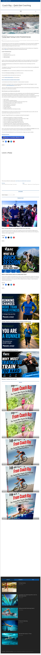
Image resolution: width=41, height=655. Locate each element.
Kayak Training (4, 35)
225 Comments (21, 584)
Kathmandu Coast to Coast (30, 40)
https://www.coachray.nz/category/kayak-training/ (11, 79)
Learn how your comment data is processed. (23, 180)
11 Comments (21, 635)
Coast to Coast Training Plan (22, 40)
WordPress (23, 651)
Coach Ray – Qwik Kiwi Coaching (16, 5)
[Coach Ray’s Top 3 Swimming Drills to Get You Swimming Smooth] (10, 594)
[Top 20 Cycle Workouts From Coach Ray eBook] (20, 479)
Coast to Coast (9, 40)
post (6, 49)
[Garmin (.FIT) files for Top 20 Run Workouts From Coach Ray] (20, 398)
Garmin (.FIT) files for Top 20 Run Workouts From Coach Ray (14, 410)
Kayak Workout (17, 41)
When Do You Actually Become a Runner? (10, 350)
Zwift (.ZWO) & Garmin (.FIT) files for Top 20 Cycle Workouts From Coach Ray (17, 464)
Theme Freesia (19, 651)
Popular (8, 579)
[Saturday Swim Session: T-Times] (10, 633)
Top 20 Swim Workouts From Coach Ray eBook (11, 518)
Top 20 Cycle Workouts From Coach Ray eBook (11, 491)
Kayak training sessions (9, 77)
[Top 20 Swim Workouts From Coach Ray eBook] (20, 506)
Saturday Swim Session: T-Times (25, 633)
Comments (20, 579)
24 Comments (21, 597)
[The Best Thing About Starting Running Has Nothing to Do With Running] (20, 307)
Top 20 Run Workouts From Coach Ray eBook (11, 437)
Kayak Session (8, 41)
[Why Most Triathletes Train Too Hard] (20, 364)
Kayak (35, 40)
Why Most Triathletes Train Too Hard (9, 379)
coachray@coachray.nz (10, 85)
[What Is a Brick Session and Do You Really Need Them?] (20, 260)
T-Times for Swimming (23, 621)
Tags (33, 579)
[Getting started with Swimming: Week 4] (10, 608)
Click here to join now (5, 134)
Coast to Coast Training (14, 40)
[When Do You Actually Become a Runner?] (20, 336)
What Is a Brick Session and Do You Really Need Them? (14, 274)
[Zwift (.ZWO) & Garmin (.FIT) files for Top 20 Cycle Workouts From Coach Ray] (20, 452)
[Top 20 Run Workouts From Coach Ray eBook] (20, 425)
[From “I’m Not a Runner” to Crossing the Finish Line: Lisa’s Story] (20, 214)
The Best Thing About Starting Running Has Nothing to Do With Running (16, 321)
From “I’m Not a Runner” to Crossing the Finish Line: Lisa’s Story (16, 228)
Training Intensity (22, 583)
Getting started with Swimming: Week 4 (26, 608)
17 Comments (21, 622)
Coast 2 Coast (5, 40)
